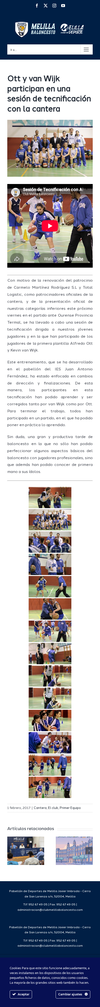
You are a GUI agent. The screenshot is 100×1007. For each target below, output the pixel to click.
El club (53, 808)
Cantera (40, 808)
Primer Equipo (70, 808)
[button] (11, 850)
